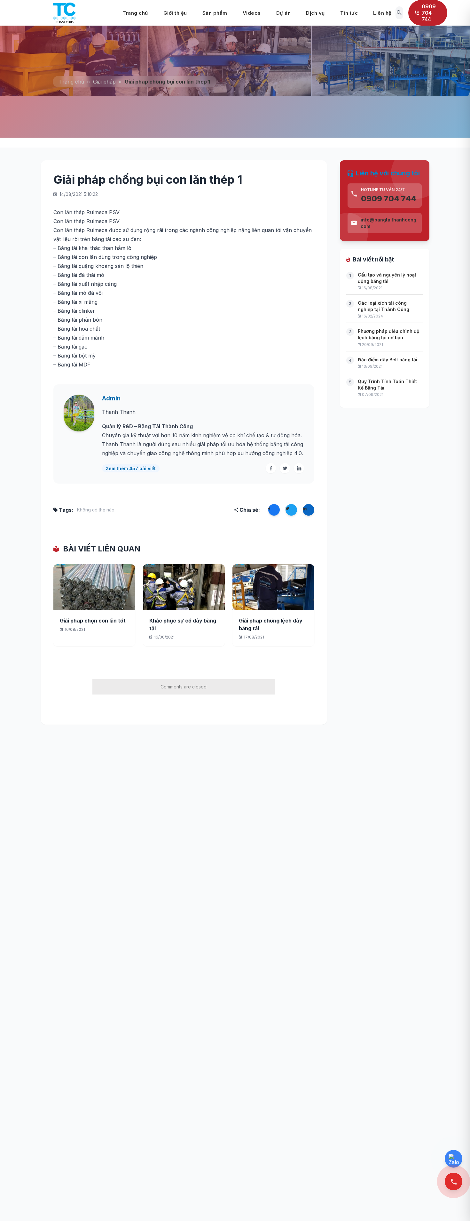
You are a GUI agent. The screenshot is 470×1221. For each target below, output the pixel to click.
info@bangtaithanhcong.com (389, 223)
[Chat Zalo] (453, 1159)
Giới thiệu (175, 13)
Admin (111, 398)
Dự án (283, 13)
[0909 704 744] (453, 1181)
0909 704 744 (388, 198)
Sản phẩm (214, 13)
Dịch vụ (315, 13)
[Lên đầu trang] (454, 1205)
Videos (252, 13)
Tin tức (349, 13)
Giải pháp (104, 81)
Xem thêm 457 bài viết (131, 468)
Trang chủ (135, 13)
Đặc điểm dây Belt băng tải (387, 359)
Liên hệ (382, 13)
